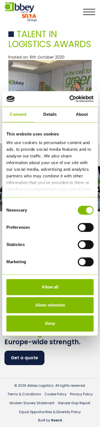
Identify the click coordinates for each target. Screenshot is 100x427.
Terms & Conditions (24, 394)
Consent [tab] (18, 114)
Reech (56, 420)
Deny (50, 323)
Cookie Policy (55, 394)
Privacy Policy (81, 394)
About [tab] (82, 114)
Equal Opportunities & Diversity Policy (50, 412)
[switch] (86, 227)
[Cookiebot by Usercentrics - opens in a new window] (71, 98)
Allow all (50, 287)
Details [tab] (50, 114)
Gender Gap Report (74, 403)
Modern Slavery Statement (32, 403)
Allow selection (50, 305)
